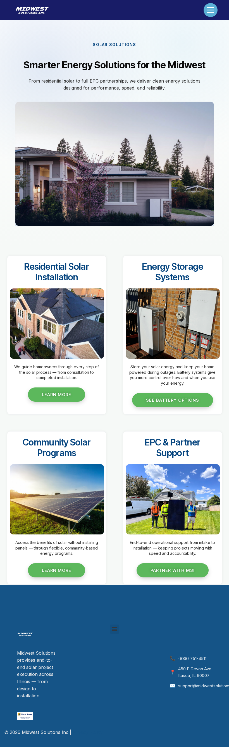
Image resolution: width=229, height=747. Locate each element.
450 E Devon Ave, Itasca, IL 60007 (195, 672)
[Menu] (211, 10)
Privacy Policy (88, 732)
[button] (114, 629)
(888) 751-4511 (192, 658)
